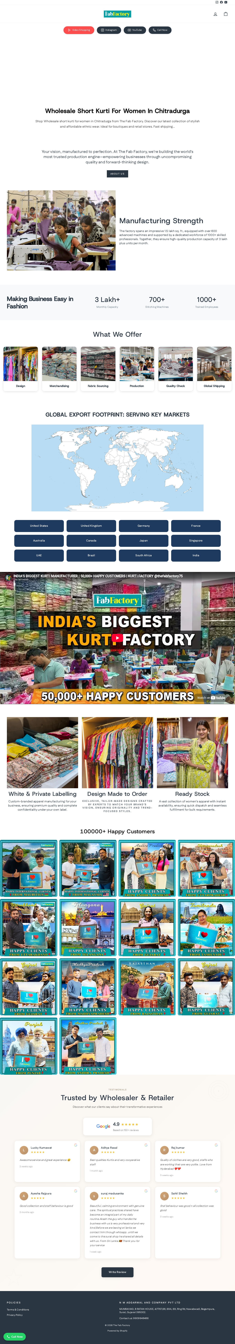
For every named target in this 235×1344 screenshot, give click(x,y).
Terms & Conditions (18, 1310)
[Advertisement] (117, 63)
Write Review (117, 1272)
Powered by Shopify (117, 1330)
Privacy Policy (15, 1315)
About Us (117, 173)
